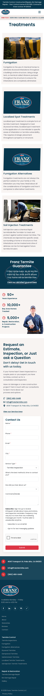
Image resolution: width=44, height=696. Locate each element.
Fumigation (6, 644)
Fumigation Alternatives (11, 647)
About (4, 620)
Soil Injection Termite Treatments (14, 664)
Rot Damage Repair (9, 678)
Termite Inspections (9, 640)
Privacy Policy (7, 694)
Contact (5, 630)
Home (4, 616)
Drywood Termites (8, 650)
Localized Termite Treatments (13, 660)
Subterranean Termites (10, 657)
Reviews (5, 626)
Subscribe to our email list (17, 524)
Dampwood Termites (10, 654)
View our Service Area (12, 411)
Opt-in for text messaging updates (21, 528)
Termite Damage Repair (11, 674)
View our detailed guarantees (22, 282)
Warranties (6, 623)
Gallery (4, 681)
